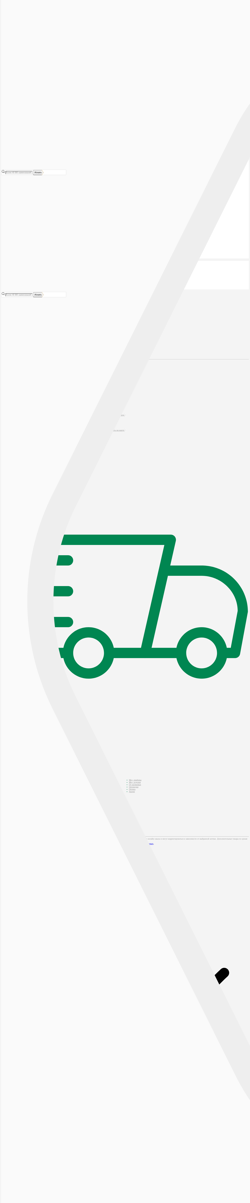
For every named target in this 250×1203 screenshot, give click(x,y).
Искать (38, 172)
